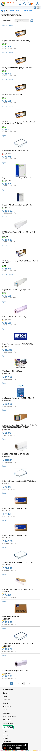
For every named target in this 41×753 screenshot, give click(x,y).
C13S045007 (6, 646)
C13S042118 (6, 346)
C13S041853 (6, 429)
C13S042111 (6, 483)
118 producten (7, 21)
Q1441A (5, 265)
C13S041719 (6, 153)
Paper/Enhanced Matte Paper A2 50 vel (16, 178)
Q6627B (5, 292)
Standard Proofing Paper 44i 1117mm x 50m (18, 562)
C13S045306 (6, 456)
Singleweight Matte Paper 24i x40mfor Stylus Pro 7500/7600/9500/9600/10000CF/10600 (19, 426)
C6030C (4, 70)
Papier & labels (27, 10)
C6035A (4, 43)
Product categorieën (9, 716)
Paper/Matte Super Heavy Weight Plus (16, 290)
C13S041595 (6, 511)
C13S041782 (6, 373)
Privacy (5, 735)
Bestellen (6, 693)
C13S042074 (6, 619)
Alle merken (7, 720)
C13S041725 (6, 319)
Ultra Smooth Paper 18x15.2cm (13, 616)
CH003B (5, 236)
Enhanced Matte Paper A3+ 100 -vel (15, 151)
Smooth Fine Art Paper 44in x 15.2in (15, 670)
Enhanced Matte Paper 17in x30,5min (15, 317)
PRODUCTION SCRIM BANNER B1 (15, 454)
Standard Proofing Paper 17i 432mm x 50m (17, 643)
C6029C (4, 126)
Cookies (5, 738)
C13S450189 (6, 400)
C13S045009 (6, 565)
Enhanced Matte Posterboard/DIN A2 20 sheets (19, 481)
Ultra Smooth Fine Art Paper (12, 371)
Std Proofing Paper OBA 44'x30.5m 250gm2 (18, 398)
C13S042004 (6, 207)
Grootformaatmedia (10, 12)
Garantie (5, 703)
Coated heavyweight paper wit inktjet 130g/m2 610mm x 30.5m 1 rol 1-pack (18, 123)
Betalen (5, 696)
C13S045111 (6, 592)
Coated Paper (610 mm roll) (12, 95)
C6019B (4, 97)
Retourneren (7, 706)
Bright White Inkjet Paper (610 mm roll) (16, 41)
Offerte (5, 710)
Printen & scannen (14, 10)
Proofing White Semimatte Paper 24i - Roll (17, 205)
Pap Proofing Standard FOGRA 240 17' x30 (17, 589)
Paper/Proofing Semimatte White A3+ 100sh (18, 344)
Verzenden (6, 700)
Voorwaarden (7, 741)
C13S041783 (6, 673)
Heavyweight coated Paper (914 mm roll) (17, 68)
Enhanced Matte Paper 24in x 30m (14, 508)
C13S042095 (6, 180)
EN (38, 7)
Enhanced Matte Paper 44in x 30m (14, 535)
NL (35, 7)
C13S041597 (6, 538)
